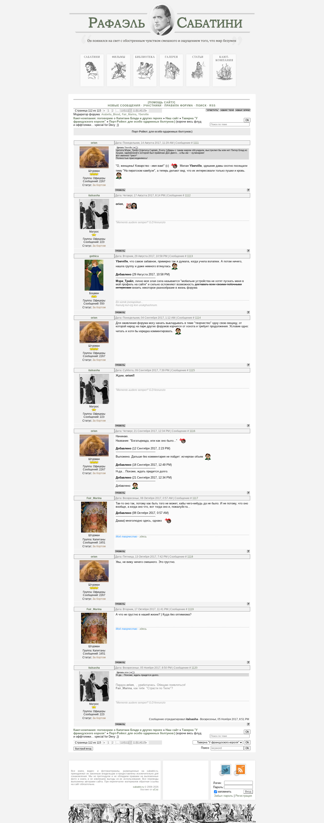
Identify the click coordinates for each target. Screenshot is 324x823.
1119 (191, 609)
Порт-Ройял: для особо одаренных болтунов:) (142, 121)
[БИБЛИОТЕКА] (249, 54)
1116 (192, 431)
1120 (194, 667)
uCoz (155, 789)
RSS (212, 105)
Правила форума (178, 105)
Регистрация (243, 795)
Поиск (201, 105)
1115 (192, 370)
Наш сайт (172, 118)
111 (127, 110)
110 (122, 110)
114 (139, 110)
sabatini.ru (138, 786)
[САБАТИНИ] (246, 54)
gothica (94, 256)
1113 (190, 256)
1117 (195, 498)
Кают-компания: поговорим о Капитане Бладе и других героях (117, 118)
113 (135, 110)
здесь (143, 536)
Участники (152, 105)
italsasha (94, 195)
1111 (196, 142)
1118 (190, 556)
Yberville (143, 114)
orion (94, 142)
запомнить (224, 791)
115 (143, 110)
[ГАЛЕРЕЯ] (251, 54)
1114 (198, 317)
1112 (188, 195)
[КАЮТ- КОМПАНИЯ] (254, 54)
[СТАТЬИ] (253, 54)
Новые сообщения (124, 105)
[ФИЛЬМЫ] (247, 54)
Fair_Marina (129, 114)
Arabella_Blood (110, 114)
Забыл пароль (223, 795)
